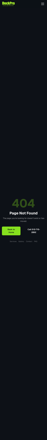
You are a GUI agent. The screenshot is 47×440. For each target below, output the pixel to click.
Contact (29, 241)
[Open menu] (42, 3)
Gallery (21, 241)
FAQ (35, 241)
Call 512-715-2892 (34, 231)
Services (13, 241)
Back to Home (11, 231)
